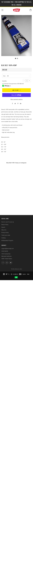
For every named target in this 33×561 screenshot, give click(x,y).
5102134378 (4, 251)
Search (3, 227)
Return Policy (4, 224)
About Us (3, 230)
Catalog (3, 238)
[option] (16, 35)
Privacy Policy (5, 232)
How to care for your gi (7, 222)
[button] (15, 58)
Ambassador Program (7, 240)
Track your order (5, 235)
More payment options (17, 99)
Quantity (4, 81)
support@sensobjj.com (7, 248)
